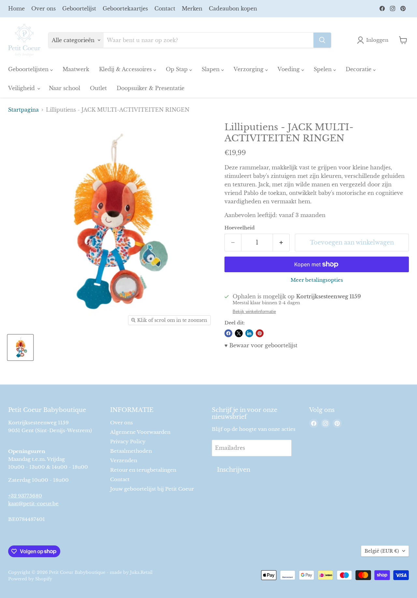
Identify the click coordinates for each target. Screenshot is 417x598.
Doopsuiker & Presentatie (150, 88)
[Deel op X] (239, 333)
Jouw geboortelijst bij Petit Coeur (152, 489)
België (382, 551)
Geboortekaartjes (125, 8)
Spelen (323, 69)
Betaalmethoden (131, 451)
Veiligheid (22, 88)
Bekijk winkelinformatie (254, 311)
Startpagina (23, 110)
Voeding (289, 69)
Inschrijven (233, 469)
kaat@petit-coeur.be (33, 503)
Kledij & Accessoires (126, 69)
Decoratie (359, 69)
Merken (192, 8)
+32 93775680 (25, 496)
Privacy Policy (128, 441)
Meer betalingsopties (317, 280)
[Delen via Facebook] (228, 333)
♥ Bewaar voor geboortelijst (260, 345)
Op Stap (177, 69)
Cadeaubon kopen (233, 8)
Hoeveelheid (239, 227)
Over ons (43, 8)
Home (16, 8)
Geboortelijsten (29, 69)
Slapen (211, 69)
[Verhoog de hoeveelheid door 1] (281, 243)
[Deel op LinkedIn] (249, 333)
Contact (164, 8)
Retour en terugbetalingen (143, 470)
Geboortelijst (79, 8)
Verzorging (249, 69)
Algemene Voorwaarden (140, 432)
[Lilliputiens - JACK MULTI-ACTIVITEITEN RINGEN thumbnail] (20, 347)
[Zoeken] (322, 40)
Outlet (98, 88)
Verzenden (123, 460)
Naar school (64, 88)
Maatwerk (76, 69)
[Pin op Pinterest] (260, 333)
